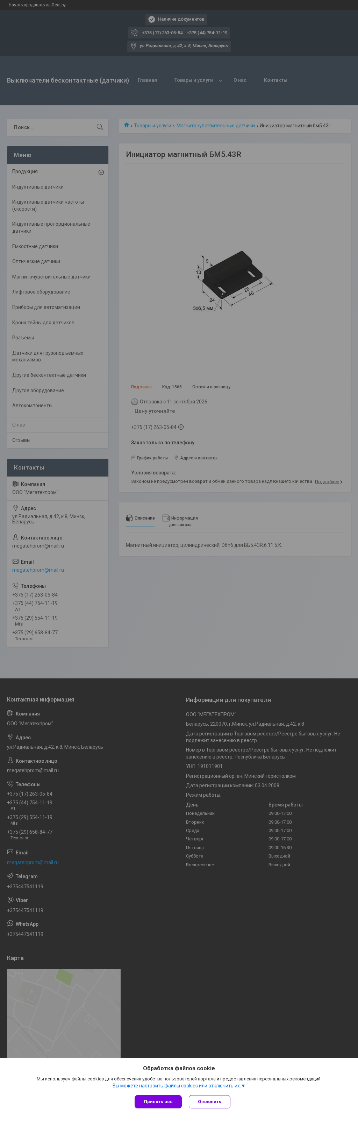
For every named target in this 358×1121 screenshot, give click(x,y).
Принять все (158, 1101)
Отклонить (209, 1101)
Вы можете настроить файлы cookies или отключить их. (177, 1085)
